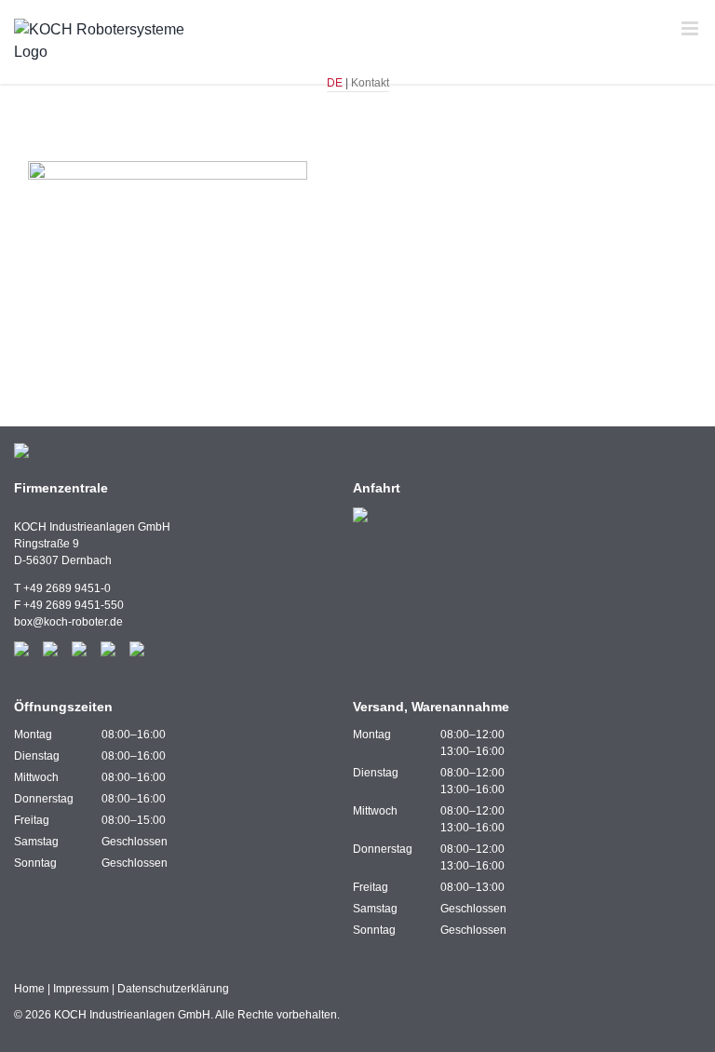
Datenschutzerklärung (173, 988)
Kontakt (370, 82)
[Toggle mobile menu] (691, 28)
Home (29, 988)
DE (335, 82)
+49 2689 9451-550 (73, 605)
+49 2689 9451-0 (67, 588)
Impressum (81, 988)
